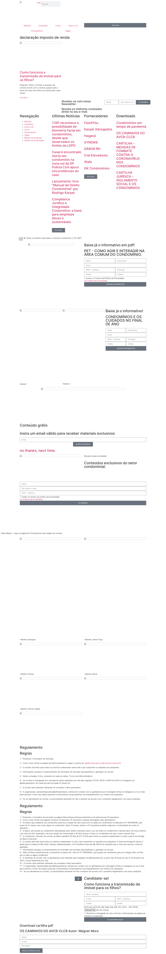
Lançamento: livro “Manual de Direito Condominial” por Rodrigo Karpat (65, 187)
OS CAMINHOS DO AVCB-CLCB (130, 135)
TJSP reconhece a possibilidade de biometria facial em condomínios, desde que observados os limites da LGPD (66, 134)
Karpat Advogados (98, 129)
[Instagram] (72, 4)
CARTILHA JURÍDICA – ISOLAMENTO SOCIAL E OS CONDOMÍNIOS (128, 180)
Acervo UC (73, 25)
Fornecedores (37, 31)
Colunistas (43, 25)
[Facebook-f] (86, 238)
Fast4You (91, 123)
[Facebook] (65, 4)
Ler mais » (24, 97)
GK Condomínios (97, 168)
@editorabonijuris (92, 763)
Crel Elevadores (96, 155)
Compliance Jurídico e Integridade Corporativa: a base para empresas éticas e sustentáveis (67, 210)
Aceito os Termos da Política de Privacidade (105, 278)
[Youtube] (78, 4)
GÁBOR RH (92, 149)
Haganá (90, 136)
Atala (88, 162)
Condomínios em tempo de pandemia (131, 125)
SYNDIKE (91, 142)
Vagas (68, 31)
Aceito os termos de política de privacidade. (41, 497)
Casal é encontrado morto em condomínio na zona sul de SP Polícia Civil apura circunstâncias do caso (66, 163)
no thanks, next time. (38, 450)
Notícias (27, 25)
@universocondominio (111, 763)
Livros (58, 25)
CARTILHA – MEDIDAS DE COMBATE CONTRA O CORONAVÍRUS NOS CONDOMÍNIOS (128, 154)
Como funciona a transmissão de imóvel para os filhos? (40, 76)
